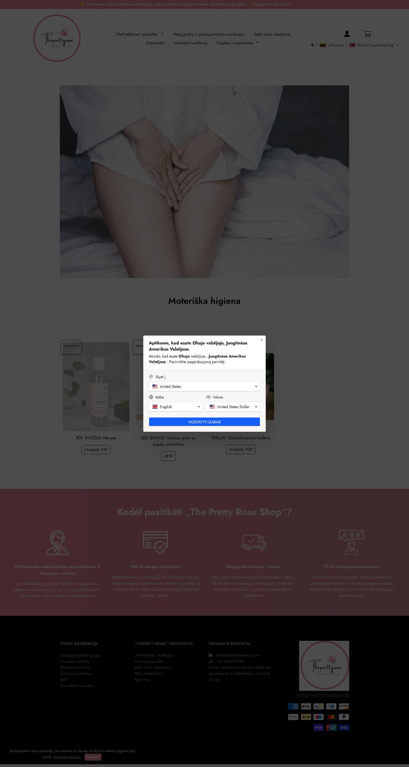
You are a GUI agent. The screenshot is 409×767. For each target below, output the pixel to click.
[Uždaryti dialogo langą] (261, 340)
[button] (204, 386)
